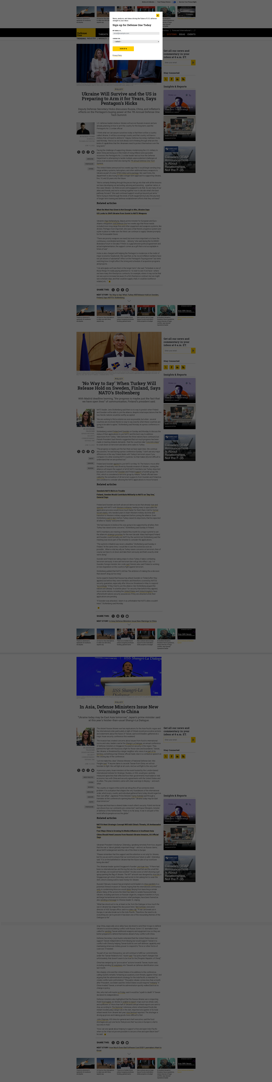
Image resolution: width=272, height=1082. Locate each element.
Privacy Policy (117, 55)
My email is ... (117, 30)
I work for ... (117, 38)
